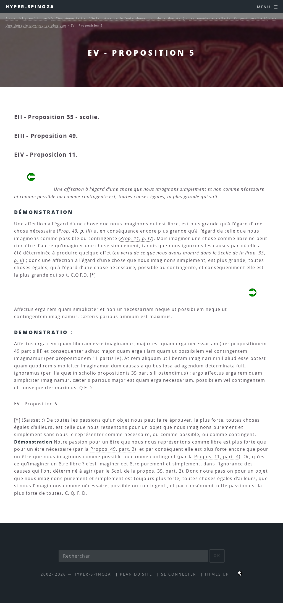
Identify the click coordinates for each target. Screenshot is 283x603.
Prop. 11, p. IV (136, 238)
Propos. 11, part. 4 (216, 456)
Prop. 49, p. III (74, 231)
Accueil (12, 18)
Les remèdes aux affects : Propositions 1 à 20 (228, 18)
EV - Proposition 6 (35, 404)
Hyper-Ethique (34, 18)
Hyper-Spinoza (30, 6)
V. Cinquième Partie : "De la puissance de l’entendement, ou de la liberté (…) (117, 18)
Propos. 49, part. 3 (112, 449)
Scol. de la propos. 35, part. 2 (146, 471)
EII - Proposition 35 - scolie (56, 117)
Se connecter (178, 574)
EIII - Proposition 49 (45, 136)
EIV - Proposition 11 (45, 155)
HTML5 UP (217, 574)
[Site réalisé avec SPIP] (240, 574)
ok (217, 556)
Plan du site (136, 574)
